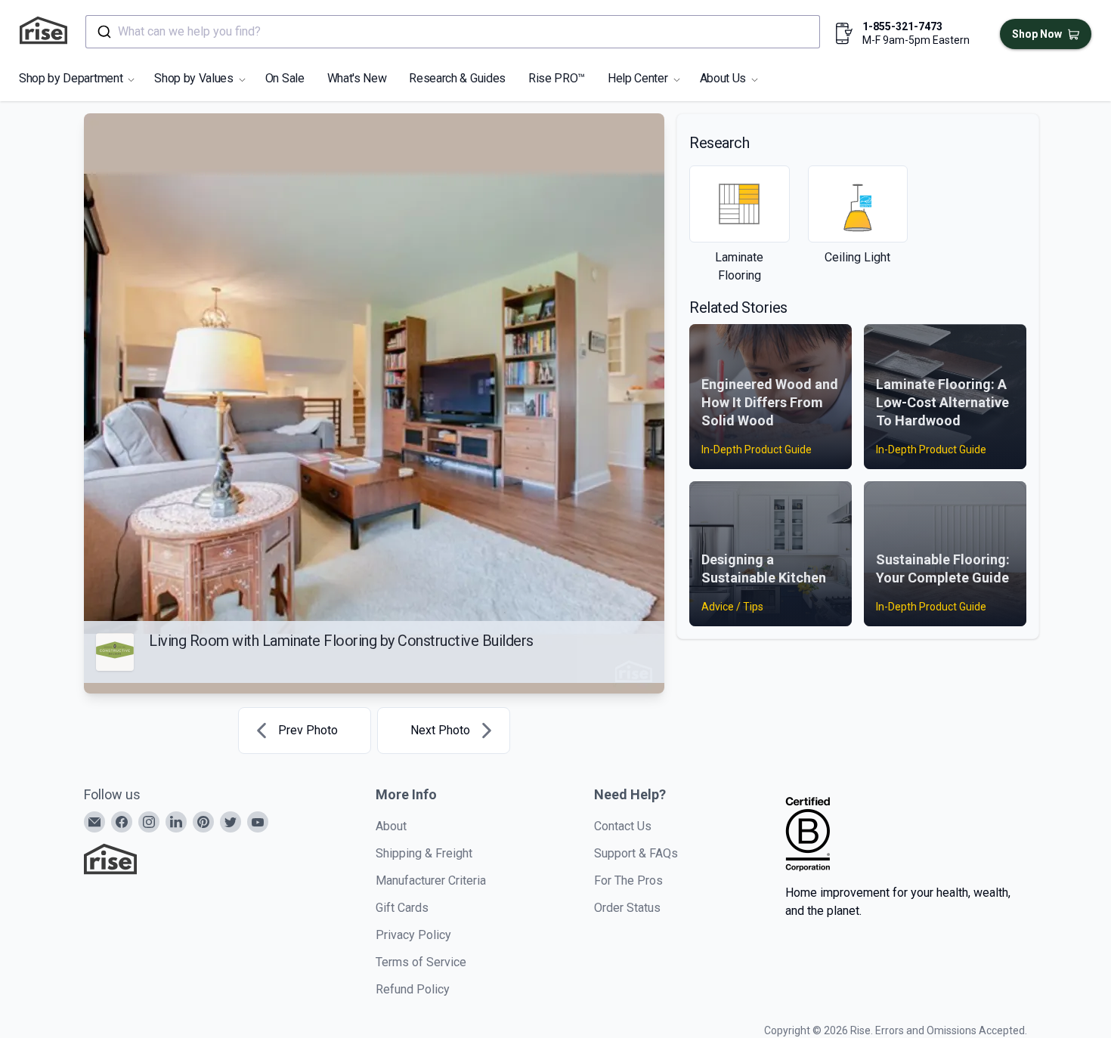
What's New (357, 78)
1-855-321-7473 (902, 26)
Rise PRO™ (556, 78)
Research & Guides (457, 78)
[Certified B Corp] (808, 834)
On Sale (285, 78)
